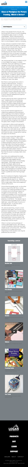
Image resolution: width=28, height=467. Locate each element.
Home (2, 18)
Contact (21, 456)
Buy (14, 441)
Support (14, 451)
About (13, 456)
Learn (14, 446)
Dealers (7, 456)
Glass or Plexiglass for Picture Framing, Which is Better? (11, 19)
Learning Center (7, 18)
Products (14, 436)
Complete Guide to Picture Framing (17, 18)
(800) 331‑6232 (21, 463)
